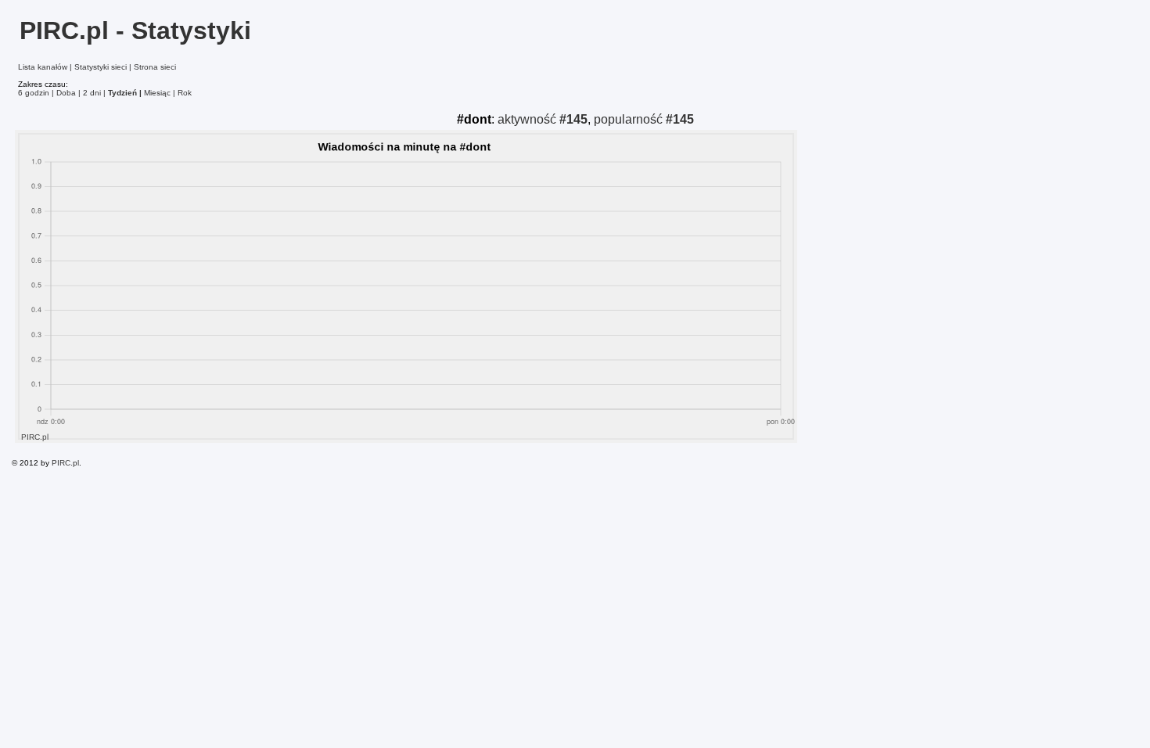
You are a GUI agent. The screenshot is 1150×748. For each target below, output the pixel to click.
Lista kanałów (42, 67)
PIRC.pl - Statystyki (135, 30)
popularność (644, 119)
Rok (185, 92)
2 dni (92, 92)
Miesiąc (157, 92)
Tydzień (122, 92)
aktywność (543, 119)
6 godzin (33, 92)
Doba (66, 92)
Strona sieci (155, 67)
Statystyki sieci (100, 67)
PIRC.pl (65, 463)
